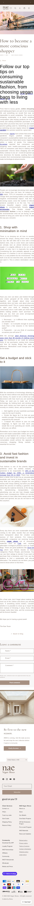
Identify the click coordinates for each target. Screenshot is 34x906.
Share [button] (4, 60)
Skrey (11, 899)
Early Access (14, 748)
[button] (15, 8)
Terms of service (24, 846)
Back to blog (18, 634)
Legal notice (23, 854)
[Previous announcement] (3, 2)
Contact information (25, 849)
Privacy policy (23, 843)
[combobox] (17, 760)
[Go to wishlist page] (10, 8)
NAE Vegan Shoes (13, 896)
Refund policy (23, 840)
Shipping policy (23, 852)
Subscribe (17, 792)
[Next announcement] (30, 2)
